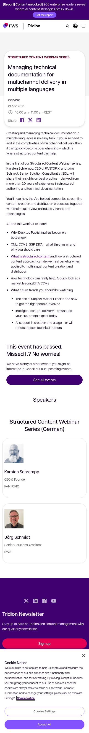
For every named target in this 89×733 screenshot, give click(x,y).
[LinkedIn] (38, 120)
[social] (63, 601)
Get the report (44, 15)
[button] (10, 25)
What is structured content (30, 256)
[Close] (84, 656)
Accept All (44, 724)
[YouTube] (53, 601)
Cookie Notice (26, 698)
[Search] (67, 26)
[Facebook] (22, 120)
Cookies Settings (44, 711)
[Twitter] (30, 120)
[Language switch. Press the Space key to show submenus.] (75, 26)
